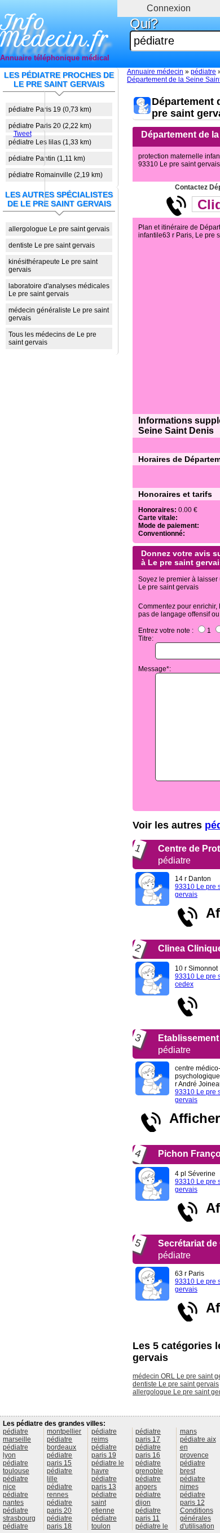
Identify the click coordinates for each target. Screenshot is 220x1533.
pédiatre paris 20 (59, 1506)
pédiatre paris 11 (148, 1514)
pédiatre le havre (107, 1467)
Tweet (23, 134)
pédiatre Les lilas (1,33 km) (49, 142)
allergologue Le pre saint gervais (58, 229)
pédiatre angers (148, 1483)
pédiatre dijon (148, 1498)
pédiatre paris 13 (104, 1483)
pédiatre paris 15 (59, 1459)
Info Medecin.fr (54, 31)
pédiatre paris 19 (104, 1451)
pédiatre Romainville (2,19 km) (55, 175)
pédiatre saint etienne (104, 1502)
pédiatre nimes (192, 1483)
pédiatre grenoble (149, 1467)
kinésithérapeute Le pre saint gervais (53, 266)
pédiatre (203, 72)
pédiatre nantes (15, 1498)
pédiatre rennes (59, 1491)
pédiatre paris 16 (148, 1451)
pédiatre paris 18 (59, 1522)
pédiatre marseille (17, 1435)
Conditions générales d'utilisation (197, 1518)
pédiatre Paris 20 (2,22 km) (49, 126)
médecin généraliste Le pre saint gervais (58, 314)
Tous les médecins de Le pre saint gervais (52, 338)
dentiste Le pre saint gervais (51, 245)
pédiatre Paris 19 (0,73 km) (49, 109)
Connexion (169, 8)
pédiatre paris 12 (192, 1498)
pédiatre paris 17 (148, 1435)
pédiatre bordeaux (61, 1443)
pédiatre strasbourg (19, 1514)
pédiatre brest (192, 1467)
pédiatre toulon (104, 1522)
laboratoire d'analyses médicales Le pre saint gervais (58, 290)
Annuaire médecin (155, 72)
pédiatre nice (15, 1483)
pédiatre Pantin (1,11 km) (46, 158)
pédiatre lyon (15, 1451)
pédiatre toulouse (16, 1467)
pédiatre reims (104, 1435)
